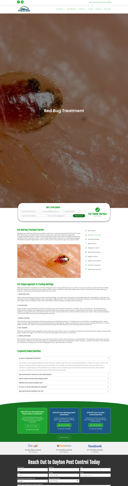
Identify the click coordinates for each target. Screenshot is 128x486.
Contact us (98, 9)
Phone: (51, 473)
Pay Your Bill (107, 9)
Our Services (59, 9)
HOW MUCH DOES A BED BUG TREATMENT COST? (31, 383)
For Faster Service (98, 214)
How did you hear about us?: (26, 478)
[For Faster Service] (97, 209)
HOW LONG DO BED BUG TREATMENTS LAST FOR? (31, 391)
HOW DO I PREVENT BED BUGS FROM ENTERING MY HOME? (33, 378)
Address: (51, 467)
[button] (64, 358)
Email (82, 473)
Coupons (90, 9)
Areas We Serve (71, 9)
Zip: (18, 473)
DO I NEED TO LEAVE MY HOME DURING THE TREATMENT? (33, 387)
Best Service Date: (54, 478)
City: (81, 467)
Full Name (20, 467)
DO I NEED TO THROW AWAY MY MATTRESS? (30, 358)
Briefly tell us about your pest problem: (30, 484)
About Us (81, 9)
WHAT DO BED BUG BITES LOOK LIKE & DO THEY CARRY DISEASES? (35, 374)
